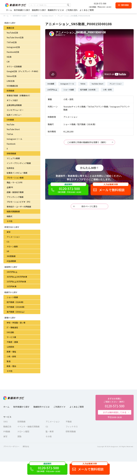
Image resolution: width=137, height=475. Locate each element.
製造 (8, 361)
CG (8, 241)
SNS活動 (10, 332)
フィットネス (72, 426)
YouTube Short (13, 129)
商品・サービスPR (14, 182)
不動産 (69, 421)
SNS (5, 421)
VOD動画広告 (12, 85)
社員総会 (10, 168)
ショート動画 (12, 297)
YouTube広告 (12, 32)
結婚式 (9, 216)
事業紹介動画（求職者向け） (19, 95)
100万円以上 (12, 272)
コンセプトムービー (15, 110)
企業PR (10, 187)
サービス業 (11, 337)
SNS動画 (10, 119)
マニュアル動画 (13, 158)
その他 (9, 221)
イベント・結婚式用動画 (28, 426)
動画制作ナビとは (56, 10)
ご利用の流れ (72, 10)
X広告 (9, 56)
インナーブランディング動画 (19, 163)
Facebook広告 (13, 52)
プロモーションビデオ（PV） (19, 201)
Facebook (11, 143)
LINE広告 (11, 81)
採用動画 (10, 90)
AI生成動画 (11, 261)
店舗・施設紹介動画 (15, 192)
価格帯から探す (39, 10)
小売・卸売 (11, 356)
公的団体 (10, 346)
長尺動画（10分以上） (16, 311)
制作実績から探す (22, 10)
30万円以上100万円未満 (17, 276)
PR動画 (6, 431)
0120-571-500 (100, 3)
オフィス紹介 (12, 100)
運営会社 (26, 446)
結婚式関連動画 (13, 211)
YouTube (10, 124)
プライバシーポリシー (11, 446)
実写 (8, 232)
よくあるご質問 (87, 10)
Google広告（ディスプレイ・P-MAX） (23, 71)
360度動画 (11, 256)
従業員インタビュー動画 (17, 172)
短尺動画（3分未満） (16, 302)
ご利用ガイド (60, 406)
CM (8, 61)
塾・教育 (50, 431)
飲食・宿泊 (11, 366)
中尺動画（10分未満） (16, 307)
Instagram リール (14, 139)
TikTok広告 (12, 42)
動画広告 (10, 27)
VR (8, 251)
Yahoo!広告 (11, 76)
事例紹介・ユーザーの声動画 (19, 206)
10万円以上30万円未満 (16, 281)
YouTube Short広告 (15, 37)
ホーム (9, 10)
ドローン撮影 (12, 246)
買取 (19, 436)
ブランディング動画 (15, 197)
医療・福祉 (11, 351)
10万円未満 (11, 286)
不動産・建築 (12, 342)
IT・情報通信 (12, 327)
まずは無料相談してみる (114, 412)
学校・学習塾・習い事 (16, 322)
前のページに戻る (89, 206)
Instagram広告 (13, 47)
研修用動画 (11, 153)
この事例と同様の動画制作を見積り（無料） (87, 142)
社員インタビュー (14, 114)
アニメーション (13, 236)
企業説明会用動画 (14, 105)
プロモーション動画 (15, 177)
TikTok (10, 134)
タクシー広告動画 (14, 66)
